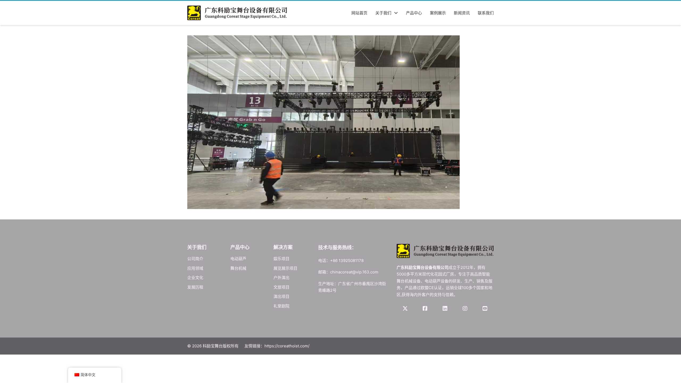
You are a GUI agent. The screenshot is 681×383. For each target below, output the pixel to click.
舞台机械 (238, 268)
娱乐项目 (281, 258)
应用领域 (195, 268)
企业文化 (195, 277)
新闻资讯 (462, 12)
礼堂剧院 (281, 306)
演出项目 (281, 296)
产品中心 (414, 12)
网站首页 (359, 12)
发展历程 (195, 287)
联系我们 (486, 12)
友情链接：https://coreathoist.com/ (276, 345)
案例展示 (438, 12)
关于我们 (383, 12)
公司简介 (195, 258)
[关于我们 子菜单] (396, 13)
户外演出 (281, 277)
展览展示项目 (285, 268)
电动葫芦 (238, 258)
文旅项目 (281, 287)
